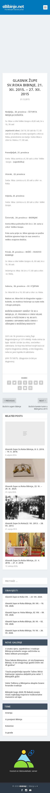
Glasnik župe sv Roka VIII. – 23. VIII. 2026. (23, 597)
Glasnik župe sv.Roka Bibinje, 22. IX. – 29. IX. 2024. (23, 487)
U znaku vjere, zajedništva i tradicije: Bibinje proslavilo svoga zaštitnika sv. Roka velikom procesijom (22, 651)
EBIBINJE (23, 786)
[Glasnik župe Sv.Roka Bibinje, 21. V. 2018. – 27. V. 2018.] (25, 545)
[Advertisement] (25, 41)
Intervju (8, 713)
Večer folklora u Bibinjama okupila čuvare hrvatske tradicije (24, 684)
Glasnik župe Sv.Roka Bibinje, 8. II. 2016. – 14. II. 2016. (24, 450)
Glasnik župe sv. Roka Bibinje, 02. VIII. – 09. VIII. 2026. (24, 613)
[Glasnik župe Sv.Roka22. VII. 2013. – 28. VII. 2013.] (25, 508)
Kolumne (9, 726)
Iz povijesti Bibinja (13, 719)
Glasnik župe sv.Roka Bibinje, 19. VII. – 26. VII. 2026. (24, 631)
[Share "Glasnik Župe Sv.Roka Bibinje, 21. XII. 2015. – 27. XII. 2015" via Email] (25, 388)
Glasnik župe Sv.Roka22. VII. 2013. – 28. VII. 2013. (24, 524)
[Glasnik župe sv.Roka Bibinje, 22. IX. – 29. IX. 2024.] (25, 471)
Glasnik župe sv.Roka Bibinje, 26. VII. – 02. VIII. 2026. (24, 622)
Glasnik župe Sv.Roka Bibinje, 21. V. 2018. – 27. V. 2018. (22, 561)
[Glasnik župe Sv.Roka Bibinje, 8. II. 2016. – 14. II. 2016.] (25, 433)
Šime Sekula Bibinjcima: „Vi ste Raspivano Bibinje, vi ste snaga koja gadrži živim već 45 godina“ (24, 662)
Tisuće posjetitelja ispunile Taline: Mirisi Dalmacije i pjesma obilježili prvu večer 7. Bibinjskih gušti (24, 674)
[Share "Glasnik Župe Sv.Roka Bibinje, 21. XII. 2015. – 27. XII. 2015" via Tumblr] (25, 382)
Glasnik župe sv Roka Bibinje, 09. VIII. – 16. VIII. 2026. (24, 604)
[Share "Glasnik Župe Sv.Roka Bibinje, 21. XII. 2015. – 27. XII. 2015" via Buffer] (41, 382)
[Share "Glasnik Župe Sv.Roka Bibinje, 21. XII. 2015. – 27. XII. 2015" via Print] (30, 388)
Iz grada (9, 732)
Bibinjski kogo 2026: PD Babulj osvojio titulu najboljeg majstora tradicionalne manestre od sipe (23, 694)
